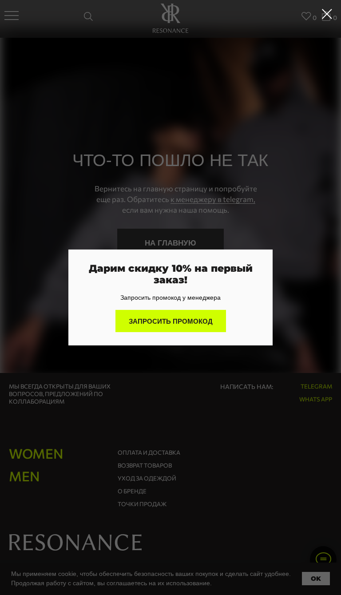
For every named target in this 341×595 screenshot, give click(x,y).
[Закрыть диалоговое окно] (327, 14)
